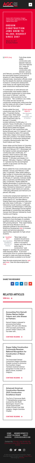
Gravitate (21, 457)
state (7, 262)
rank (28, 260)
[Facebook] (11, 450)
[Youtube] (19, 450)
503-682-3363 (18, 441)
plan (21, 228)
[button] (12, 284)
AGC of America (15, 18)
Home (8, 18)
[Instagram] (24, 450)
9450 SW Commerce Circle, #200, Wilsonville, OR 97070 (17, 443)
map (4, 264)
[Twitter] (15, 450)
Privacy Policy (27, 456)
